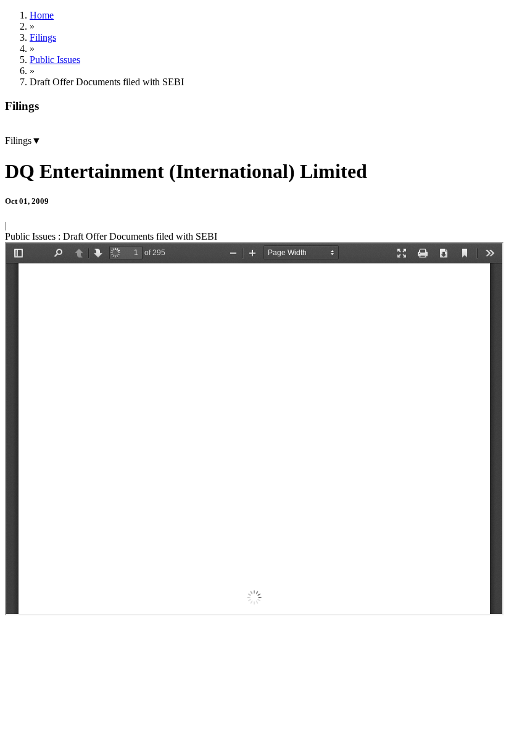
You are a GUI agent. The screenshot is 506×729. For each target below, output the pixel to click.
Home (42, 15)
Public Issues (55, 59)
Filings (43, 37)
